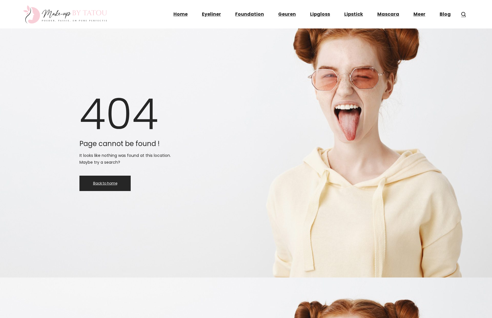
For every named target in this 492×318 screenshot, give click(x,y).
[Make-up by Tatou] (65, 14)
